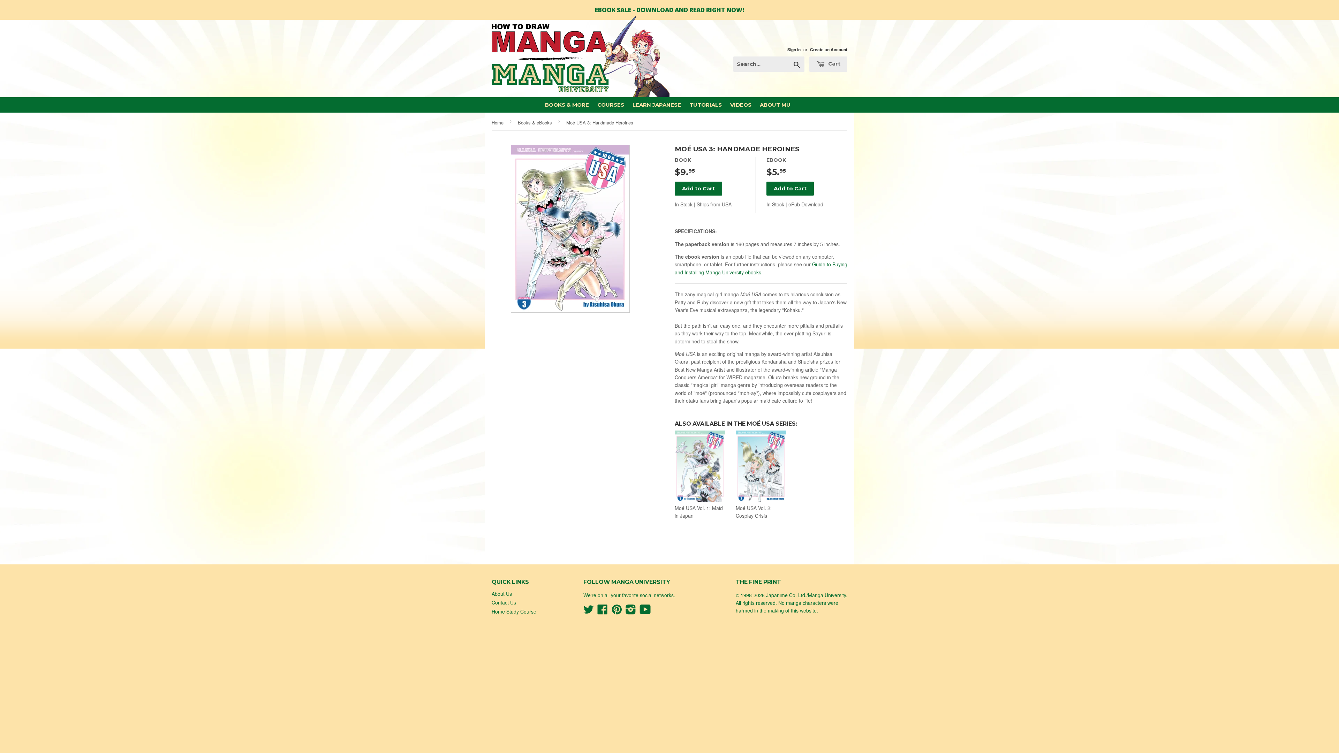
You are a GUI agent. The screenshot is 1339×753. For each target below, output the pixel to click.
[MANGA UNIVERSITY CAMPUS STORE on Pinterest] (617, 611)
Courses (610, 104)
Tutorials (705, 104)
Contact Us (504, 602)
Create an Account (828, 50)
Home (498, 122)
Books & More (567, 104)
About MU (775, 104)
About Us (502, 593)
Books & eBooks (535, 122)
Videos (740, 104)
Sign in (794, 50)
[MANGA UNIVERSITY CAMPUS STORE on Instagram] (631, 611)
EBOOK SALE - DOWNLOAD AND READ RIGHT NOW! (669, 10)
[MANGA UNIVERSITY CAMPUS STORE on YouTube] (645, 611)
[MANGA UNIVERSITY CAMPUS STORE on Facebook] (602, 611)
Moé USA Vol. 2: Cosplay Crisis (754, 511)
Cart (833, 63)
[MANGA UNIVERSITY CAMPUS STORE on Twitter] (588, 611)
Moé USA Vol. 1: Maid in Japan (699, 511)
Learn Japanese (657, 104)
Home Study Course (514, 611)
